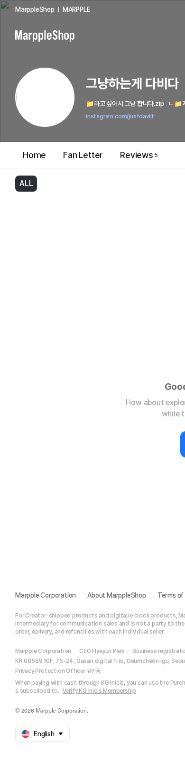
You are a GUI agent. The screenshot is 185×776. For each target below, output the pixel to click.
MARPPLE (77, 9)
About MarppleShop (116, 595)
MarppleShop (35, 9)
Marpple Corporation (45, 595)
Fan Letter (83, 155)
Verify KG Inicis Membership (100, 691)
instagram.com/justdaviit (120, 116)
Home (34, 155)
